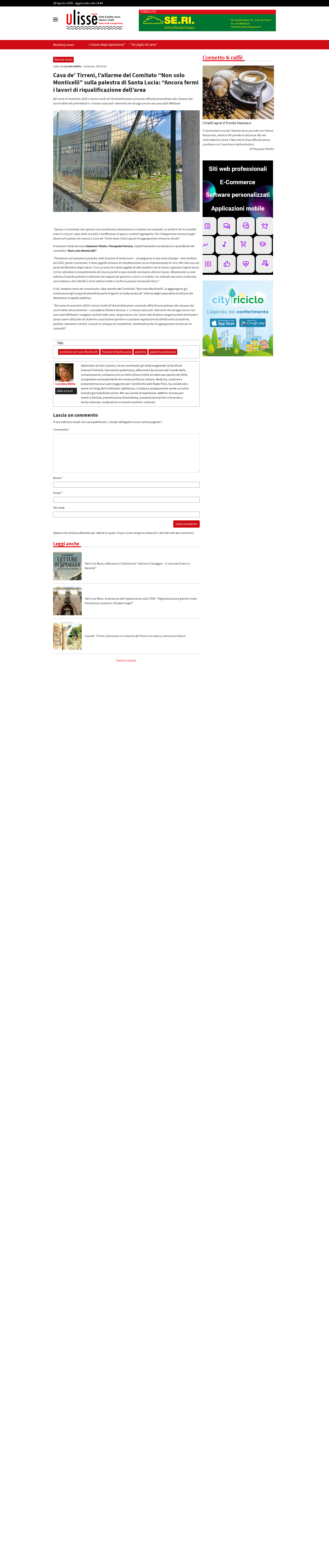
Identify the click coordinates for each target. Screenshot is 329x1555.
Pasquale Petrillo (263, 149)
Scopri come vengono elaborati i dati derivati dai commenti (155, 533)
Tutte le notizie (126, 661)
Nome (58, 478)
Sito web (59, 508)
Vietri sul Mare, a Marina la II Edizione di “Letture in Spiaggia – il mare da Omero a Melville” (137, 566)
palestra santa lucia (163, 352)
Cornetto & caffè (223, 57)
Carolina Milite (72, 66)
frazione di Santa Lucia (116, 352)
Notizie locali (63, 60)
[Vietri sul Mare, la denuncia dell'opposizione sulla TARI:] (67, 601)
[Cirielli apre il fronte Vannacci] (238, 92)
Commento (61, 430)
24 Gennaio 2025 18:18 (95, 66)
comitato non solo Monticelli (79, 352)
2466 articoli (65, 391)
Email (58, 493)
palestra (140, 352)
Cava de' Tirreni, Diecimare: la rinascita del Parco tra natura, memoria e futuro (135, 636)
